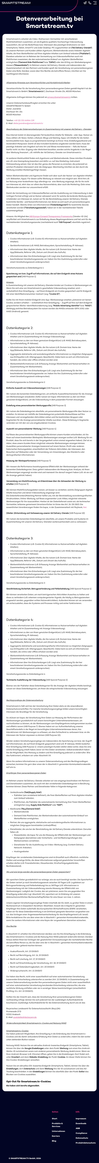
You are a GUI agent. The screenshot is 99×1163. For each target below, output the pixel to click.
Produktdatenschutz (86, 1143)
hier (84, 507)
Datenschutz (82, 1138)
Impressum (81, 1119)
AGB (78, 1128)
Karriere (56, 1136)
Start (54, 1119)
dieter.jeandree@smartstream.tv (28, 124)
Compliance (81, 1133)
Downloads (81, 1124)
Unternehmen (58, 1131)
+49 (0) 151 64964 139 (24, 121)
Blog (54, 1141)
